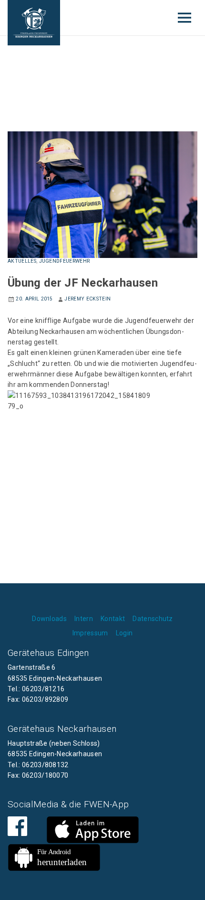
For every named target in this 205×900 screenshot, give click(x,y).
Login (124, 633)
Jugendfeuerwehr (64, 261)
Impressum (90, 633)
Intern (83, 618)
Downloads (49, 618)
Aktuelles (22, 261)
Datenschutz (153, 618)
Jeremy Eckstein (87, 299)
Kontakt (113, 618)
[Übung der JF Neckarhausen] (102, 194)
